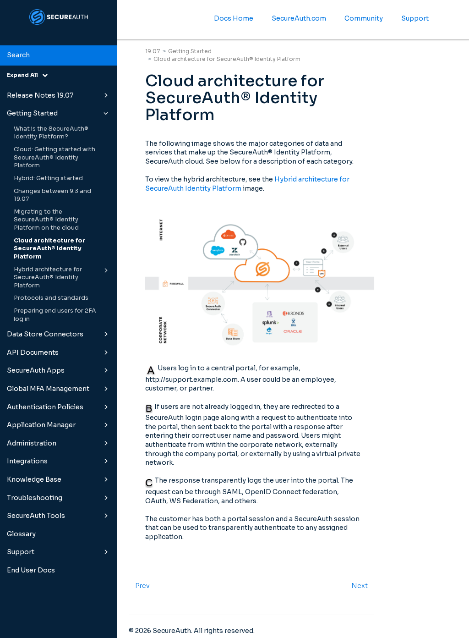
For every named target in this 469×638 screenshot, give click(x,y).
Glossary (21, 534)
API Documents (33, 352)
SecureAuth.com (299, 18)
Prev (142, 586)
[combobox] (58, 55)
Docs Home (233, 18)
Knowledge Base (34, 479)
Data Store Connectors (45, 334)
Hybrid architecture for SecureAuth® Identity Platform (48, 277)
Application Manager (41, 425)
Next (359, 586)
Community (363, 18)
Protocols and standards (51, 298)
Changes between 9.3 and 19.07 (52, 195)
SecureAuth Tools (36, 516)
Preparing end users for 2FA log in (55, 315)
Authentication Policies (45, 407)
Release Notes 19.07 (40, 95)
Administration (31, 443)
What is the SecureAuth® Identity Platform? (51, 133)
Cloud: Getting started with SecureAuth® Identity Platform (54, 157)
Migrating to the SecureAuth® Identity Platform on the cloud (46, 219)
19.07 (152, 51)
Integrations (27, 461)
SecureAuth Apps (36, 370)
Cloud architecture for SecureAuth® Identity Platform (49, 248)
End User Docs (31, 570)
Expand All (24, 75)
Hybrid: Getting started (48, 178)
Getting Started (32, 113)
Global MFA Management (48, 389)
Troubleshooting (34, 498)
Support (20, 552)
